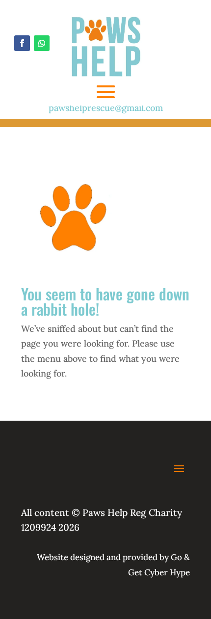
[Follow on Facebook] (22, 43)
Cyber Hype (167, 572)
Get (135, 572)
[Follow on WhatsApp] (42, 43)
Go (175, 557)
